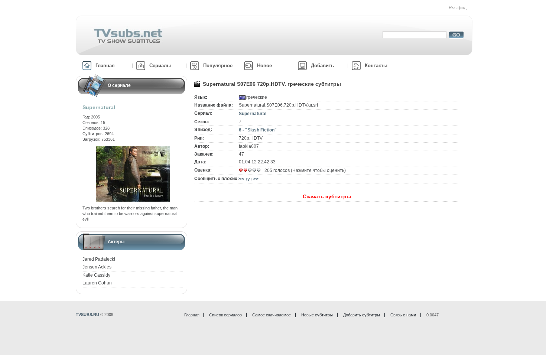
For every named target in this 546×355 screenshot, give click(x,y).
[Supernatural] (133, 148)
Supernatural (252, 113)
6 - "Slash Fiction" (258, 130)
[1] (241, 170)
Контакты (376, 65)
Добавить (322, 65)
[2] (245, 170)
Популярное (218, 65)
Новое (264, 65)
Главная (105, 65)
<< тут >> (249, 179)
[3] (250, 170)
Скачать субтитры (327, 196)
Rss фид (458, 7)
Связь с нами (403, 315)
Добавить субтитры (361, 315)
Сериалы (160, 65)
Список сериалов (225, 315)
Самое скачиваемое (271, 315)
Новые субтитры (317, 315)
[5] (259, 170)
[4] (254, 170)
